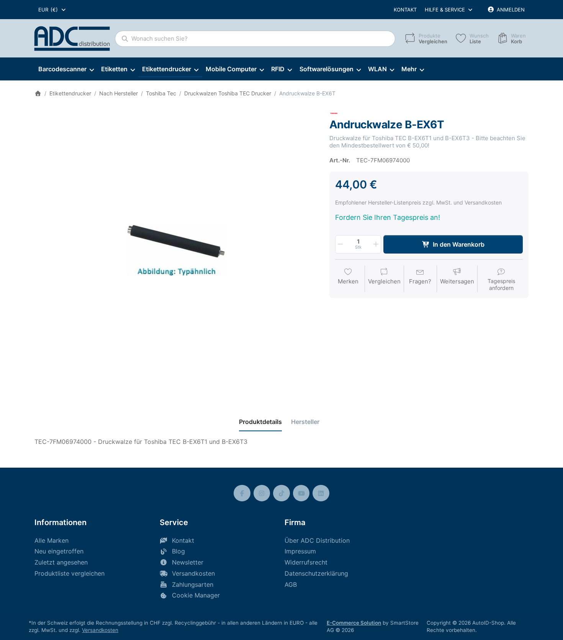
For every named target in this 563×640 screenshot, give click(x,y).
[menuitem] (65, 69)
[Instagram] (262, 493)
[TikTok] (281, 493)
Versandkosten (100, 630)
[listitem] (176, 250)
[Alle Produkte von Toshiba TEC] (334, 112)
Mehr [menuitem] (409, 69)
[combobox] (52, 9)
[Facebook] (242, 493)
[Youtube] (301, 493)
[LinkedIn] (321, 493)
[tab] (260, 421)
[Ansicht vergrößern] (176, 250)
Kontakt (405, 10)
